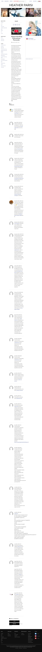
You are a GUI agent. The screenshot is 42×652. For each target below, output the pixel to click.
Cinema (2, 22)
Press (2, 37)
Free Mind (2, 26)
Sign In (30, 1)
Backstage (29, 637)
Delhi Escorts (20, 546)
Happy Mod (16, 406)
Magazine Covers (30, 638)
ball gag (20, 574)
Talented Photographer (30, 636)
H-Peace (22, 633)
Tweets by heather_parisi (29, 58)
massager (17, 594)
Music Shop (22, 634)
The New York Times (4, 49)
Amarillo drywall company (18, 166)
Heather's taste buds (4, 27)
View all (2, 67)
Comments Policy (25, 648)
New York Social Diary (4, 60)
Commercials (30, 641)
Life (15, 633)
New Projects (17, 1)
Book (1, 29)
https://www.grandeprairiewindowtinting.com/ (21, 442)
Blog (2, 1)
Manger (2, 52)
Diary (2, 23)
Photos (11, 1)
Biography (7, 1)
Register (35, 1)
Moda (2, 30)
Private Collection (30, 642)
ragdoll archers (16, 249)
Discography (16, 634)
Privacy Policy (16, 648)
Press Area (2, 40)
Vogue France (3, 63)
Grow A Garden (16, 223)
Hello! (2, 64)
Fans (1, 25)
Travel (2, 33)
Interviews (2, 39)
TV (1, 641)
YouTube (38, 638)
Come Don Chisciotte (4, 54)
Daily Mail (2, 47)
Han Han (2, 46)
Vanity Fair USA (3, 65)
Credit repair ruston (19, 398)
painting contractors (20, 390)
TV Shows (16, 635)
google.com (16, 513)
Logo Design (16, 113)
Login (14, 621)
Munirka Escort (17, 342)
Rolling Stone (3, 55)
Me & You (29, 634)
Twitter (38, 633)
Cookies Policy (20, 648)
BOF (1, 61)
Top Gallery (29, 633)
